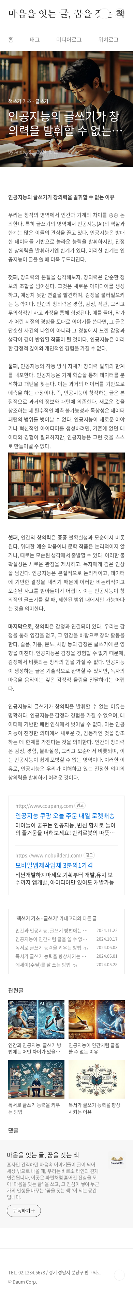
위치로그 (108, 39)
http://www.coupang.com (44, 806)
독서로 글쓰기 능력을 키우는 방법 (48, 947)
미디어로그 (69, 39)
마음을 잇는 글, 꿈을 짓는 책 (66, 13)
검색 (104, 14)
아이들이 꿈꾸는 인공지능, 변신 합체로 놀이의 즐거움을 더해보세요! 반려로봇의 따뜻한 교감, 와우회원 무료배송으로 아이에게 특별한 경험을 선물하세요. (65, 828)
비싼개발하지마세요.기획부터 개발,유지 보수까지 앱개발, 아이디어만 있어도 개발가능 (64, 878)
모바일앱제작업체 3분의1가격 (54, 865)
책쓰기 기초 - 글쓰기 (37, 918)
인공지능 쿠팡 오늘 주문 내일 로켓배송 (65, 816)
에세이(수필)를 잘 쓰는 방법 (43, 964)
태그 (35, 39)
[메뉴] (120, 13)
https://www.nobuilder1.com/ (48, 855)
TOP (119, 1275)
